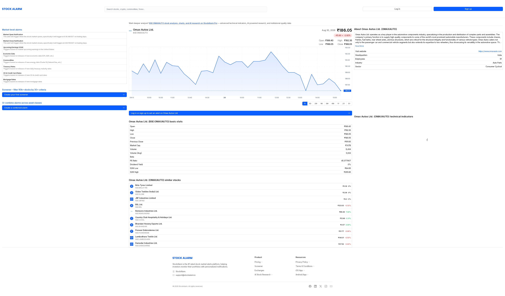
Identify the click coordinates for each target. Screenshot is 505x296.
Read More (359, 46)
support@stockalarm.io (186, 275)
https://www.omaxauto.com (490, 51)
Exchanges (259, 270)
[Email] (331, 286)
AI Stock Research (263, 274)
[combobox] (185, 9)
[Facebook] (310, 286)
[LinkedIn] (315, 286)
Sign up (468, 9)
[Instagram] (326, 286)
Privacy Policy (302, 262)
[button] (64, 35)
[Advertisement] (428, 92)
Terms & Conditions (304, 266)
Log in (397, 9)
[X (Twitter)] (320, 286)
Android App (301, 274)
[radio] (304, 103)
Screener (259, 266)
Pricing (258, 262)
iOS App (299, 270)
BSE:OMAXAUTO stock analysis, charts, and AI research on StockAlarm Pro (183, 23)
